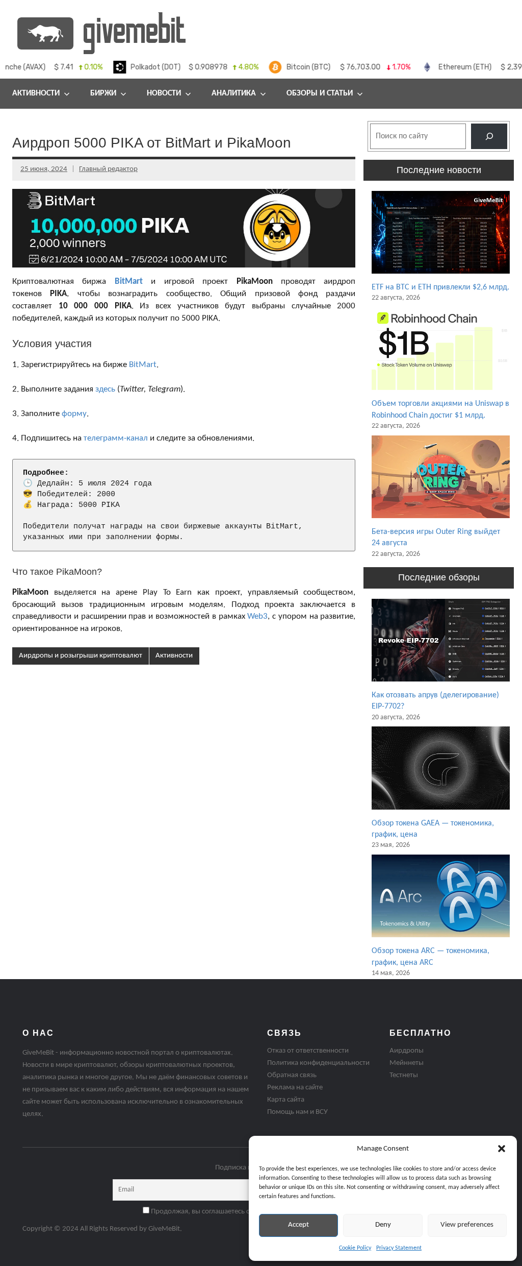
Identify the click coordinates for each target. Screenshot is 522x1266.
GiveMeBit (164, 1229)
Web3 (257, 616)
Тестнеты (403, 1075)
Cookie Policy (355, 1248)
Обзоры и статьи (319, 93)
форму (74, 413)
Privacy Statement (399, 1248)
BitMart (129, 281)
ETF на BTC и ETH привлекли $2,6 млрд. (440, 287)
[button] (502, 1148)
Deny (383, 1225)
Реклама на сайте (295, 1087)
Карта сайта (285, 1100)
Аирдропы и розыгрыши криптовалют (80, 656)
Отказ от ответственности (308, 1051)
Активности (174, 656)
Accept (298, 1225)
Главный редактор (108, 169)
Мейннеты (406, 1063)
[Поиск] (489, 136)
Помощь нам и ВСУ (297, 1112)
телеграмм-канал (116, 438)
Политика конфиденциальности (318, 1063)
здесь (105, 389)
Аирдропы (406, 1051)
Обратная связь (292, 1075)
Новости (164, 93)
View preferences (466, 1225)
